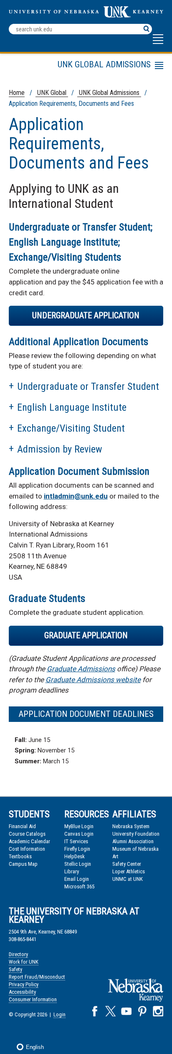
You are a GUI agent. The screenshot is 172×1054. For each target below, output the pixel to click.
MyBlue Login (79, 826)
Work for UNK (23, 962)
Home (17, 93)
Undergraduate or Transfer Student (88, 386)
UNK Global (51, 93)
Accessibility (22, 992)
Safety (15, 969)
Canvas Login (79, 834)
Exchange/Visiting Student (71, 428)
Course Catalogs (27, 834)
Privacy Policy (23, 984)
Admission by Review (59, 449)
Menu (66, 67)
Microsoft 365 (79, 886)
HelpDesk (74, 856)
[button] (158, 43)
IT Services (76, 841)
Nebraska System (130, 826)
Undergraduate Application (85, 315)
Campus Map (23, 864)
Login (59, 1014)
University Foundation (135, 834)
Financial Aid (22, 826)
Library (71, 871)
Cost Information (27, 849)
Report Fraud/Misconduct (37, 977)
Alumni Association (133, 841)
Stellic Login (77, 864)
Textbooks (20, 856)
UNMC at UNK (127, 879)
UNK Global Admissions (109, 93)
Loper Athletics (128, 871)
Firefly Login (77, 849)
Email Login (76, 879)
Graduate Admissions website (93, 679)
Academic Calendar (29, 841)
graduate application (86, 635)
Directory (18, 954)
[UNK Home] (86, 15)
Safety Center (126, 864)
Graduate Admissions (81, 669)
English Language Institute (71, 407)
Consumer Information (33, 999)
